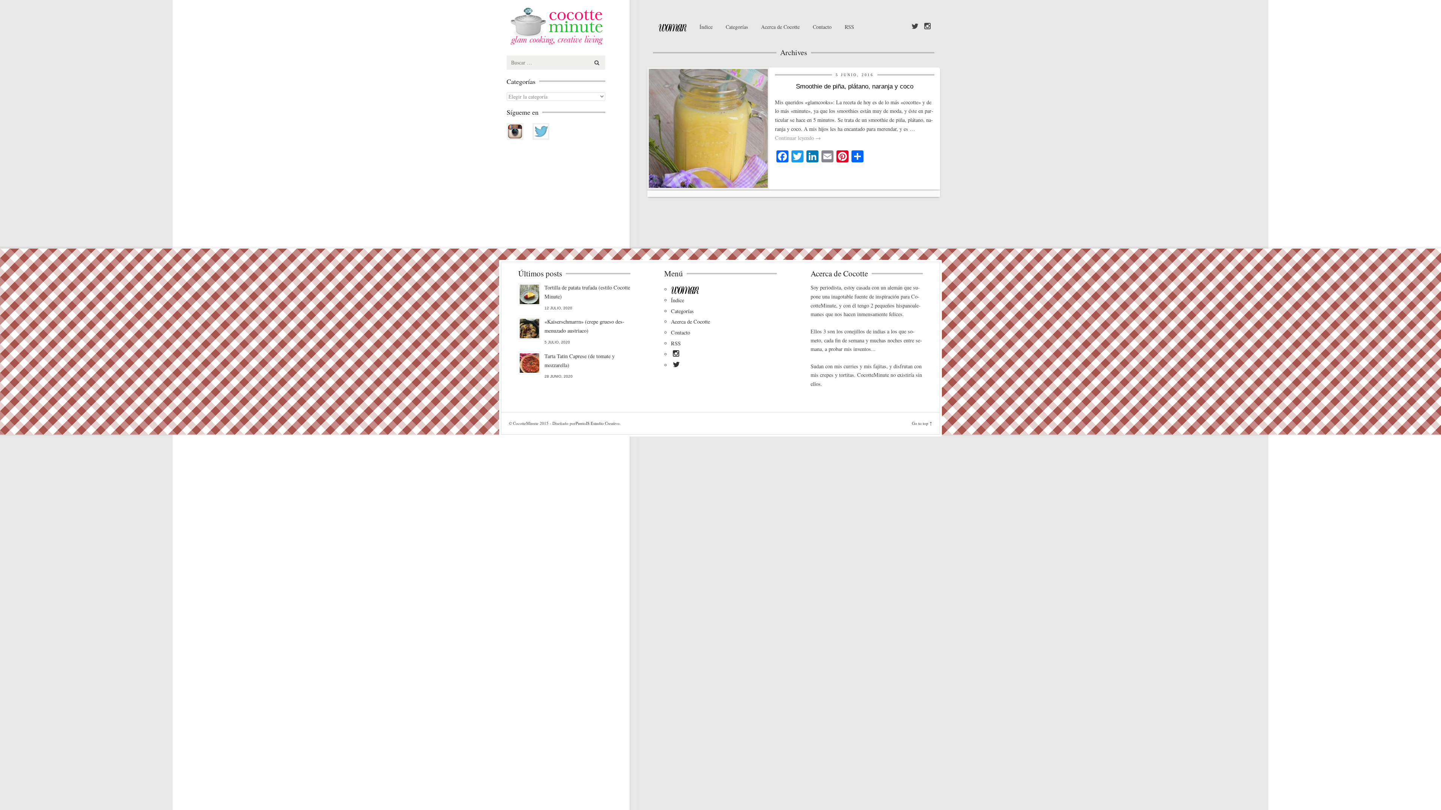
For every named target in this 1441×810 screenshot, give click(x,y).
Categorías (737, 26)
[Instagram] (927, 26)
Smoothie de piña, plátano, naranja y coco (854, 86)
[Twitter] (915, 26)
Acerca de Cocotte (780, 26)
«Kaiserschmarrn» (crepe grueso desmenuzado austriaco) (584, 326)
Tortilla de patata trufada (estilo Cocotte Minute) (587, 292)
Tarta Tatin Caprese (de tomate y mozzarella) (580, 360)
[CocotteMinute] (574, 26)
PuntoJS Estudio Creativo (598, 423)
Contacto (822, 26)
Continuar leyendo (798, 137)
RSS (849, 26)
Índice (706, 26)
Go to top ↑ (922, 423)
